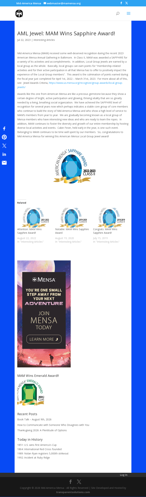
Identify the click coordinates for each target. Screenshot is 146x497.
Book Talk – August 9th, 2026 (34, 419)
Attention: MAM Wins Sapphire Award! (29, 230)
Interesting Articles (44, 40)
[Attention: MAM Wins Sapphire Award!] (34, 217)
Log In (123, 474)
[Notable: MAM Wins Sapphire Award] (72, 217)
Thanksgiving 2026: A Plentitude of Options (42, 430)
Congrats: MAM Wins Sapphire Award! (105, 230)
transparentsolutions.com (73, 492)
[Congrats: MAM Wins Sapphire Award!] (110, 217)
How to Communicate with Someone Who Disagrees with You (53, 425)
